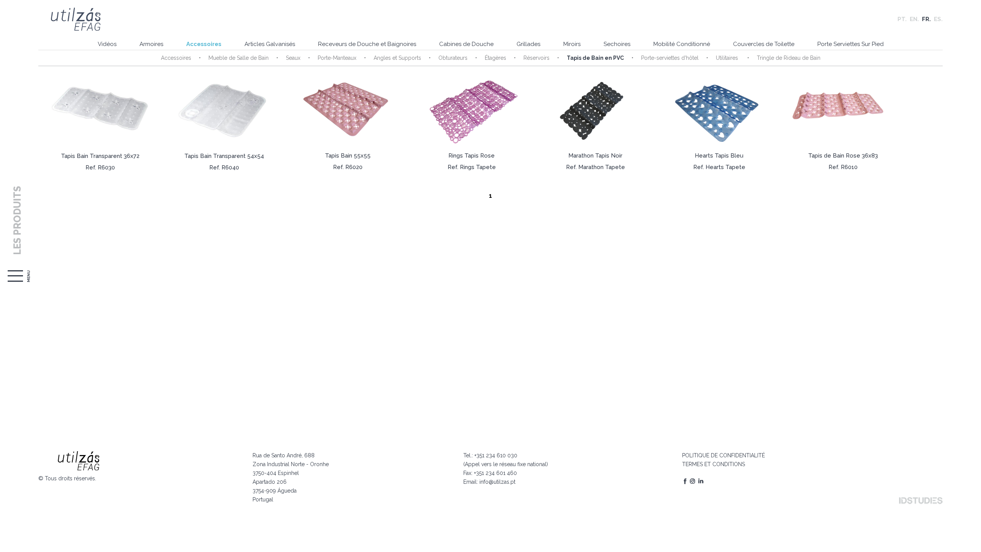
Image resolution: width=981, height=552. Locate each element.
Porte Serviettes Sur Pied (850, 44)
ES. (938, 19)
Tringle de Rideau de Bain (788, 58)
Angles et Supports (397, 58)
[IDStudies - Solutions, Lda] (921, 500)
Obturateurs (453, 58)
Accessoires (203, 44)
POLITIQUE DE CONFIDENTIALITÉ (723, 455)
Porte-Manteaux (337, 58)
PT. (902, 19)
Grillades (528, 44)
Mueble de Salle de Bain (238, 58)
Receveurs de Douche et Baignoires (367, 44)
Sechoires (617, 44)
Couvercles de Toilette (763, 44)
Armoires (151, 44)
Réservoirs (536, 58)
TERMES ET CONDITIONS (713, 464)
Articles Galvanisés (269, 44)
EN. (914, 19)
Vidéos (107, 44)
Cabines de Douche (466, 44)
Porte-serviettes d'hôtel (670, 58)
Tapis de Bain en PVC (595, 58)
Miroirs (572, 44)
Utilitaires (728, 58)
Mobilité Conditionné (681, 44)
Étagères (495, 58)
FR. (926, 19)
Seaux (293, 58)
